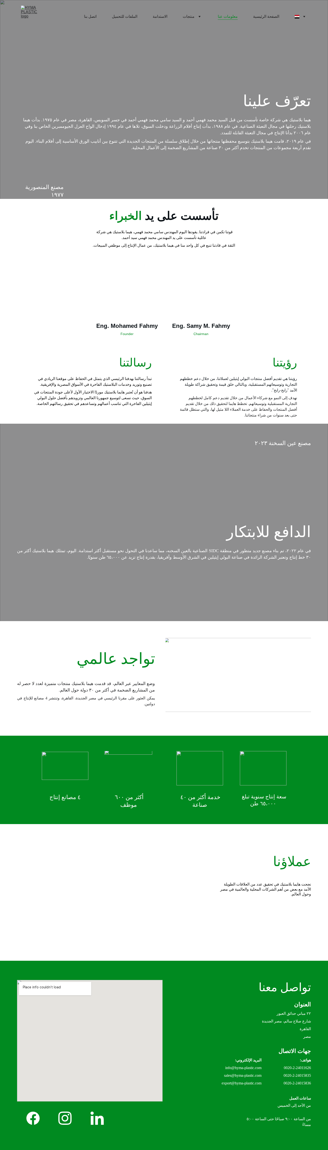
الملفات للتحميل (124, 16)
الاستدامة (160, 16)
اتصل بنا (90, 16)
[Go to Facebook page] (33, 1118)
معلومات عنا (228, 16)
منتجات (188, 16)
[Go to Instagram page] (65, 1118)
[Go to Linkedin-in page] (97, 1118)
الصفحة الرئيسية (266, 16)
